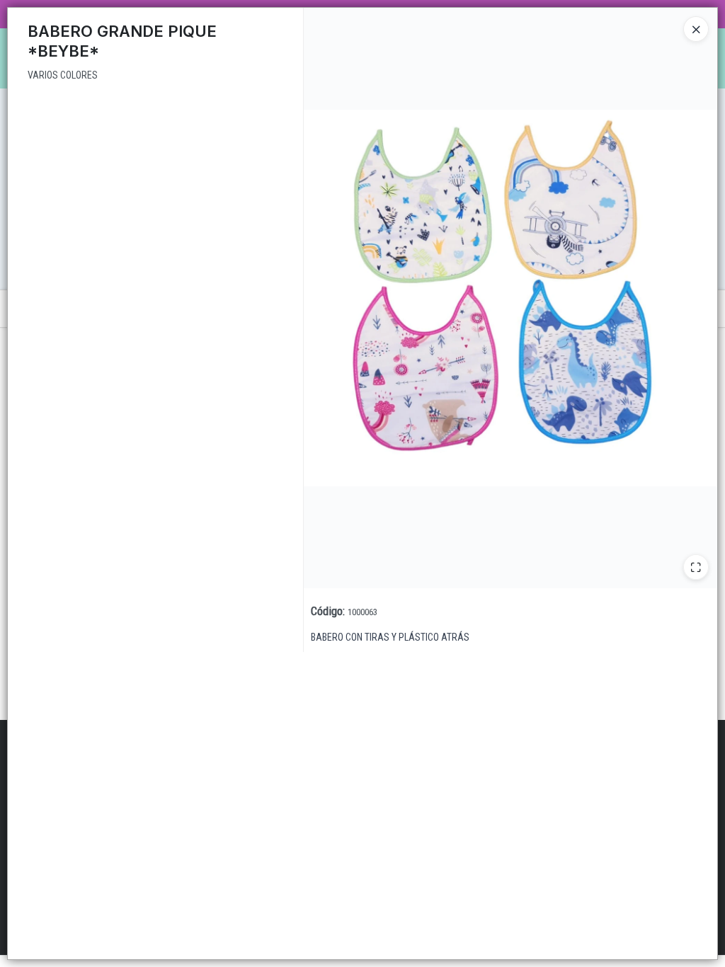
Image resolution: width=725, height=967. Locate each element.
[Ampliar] (696, 567)
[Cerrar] (696, 29)
